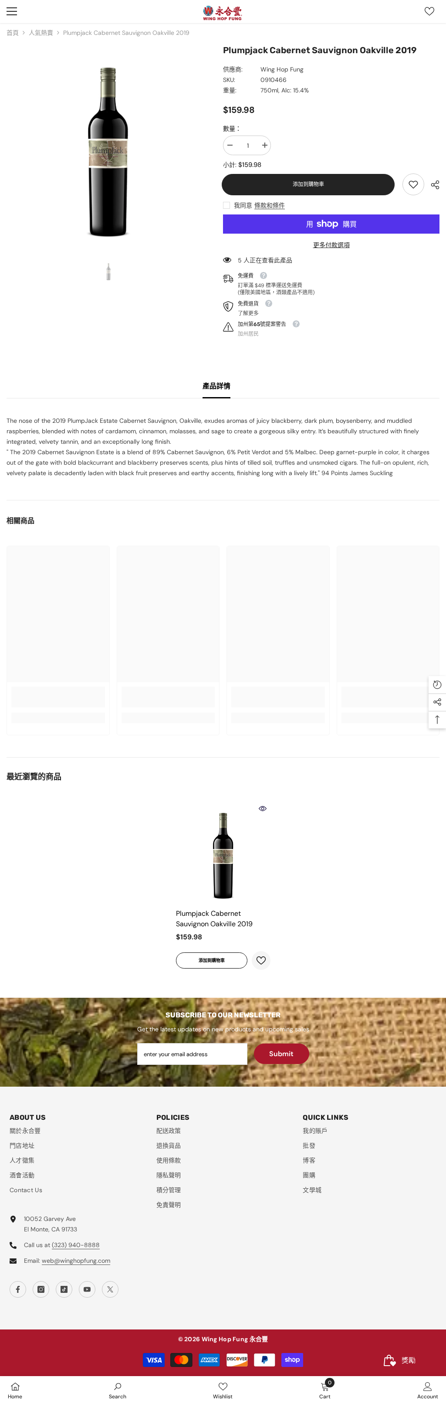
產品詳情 (216, 386)
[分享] (431, 184)
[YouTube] (87, 1289)
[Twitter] (110, 1289)
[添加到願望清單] (261, 960)
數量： (232, 129)
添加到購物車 (309, 184)
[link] (413, 184)
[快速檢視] (262, 808)
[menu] (12, 11)
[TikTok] (64, 1289)
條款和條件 (269, 205)
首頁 (13, 33)
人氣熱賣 (41, 33)
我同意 (243, 205)
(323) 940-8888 (76, 1245)
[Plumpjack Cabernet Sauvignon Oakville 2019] (223, 852)
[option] (108, 145)
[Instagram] (41, 1289)
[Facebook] (18, 1289)
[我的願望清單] (429, 11)
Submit (281, 1053)
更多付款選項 (331, 245)
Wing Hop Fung (282, 69)
